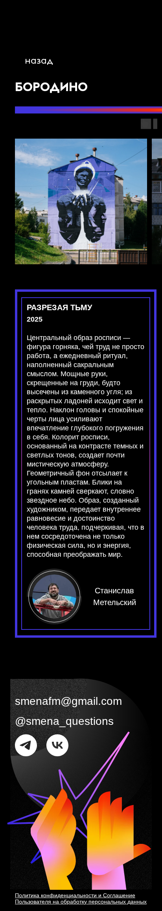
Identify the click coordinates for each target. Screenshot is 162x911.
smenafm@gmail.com (68, 701)
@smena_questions (64, 721)
